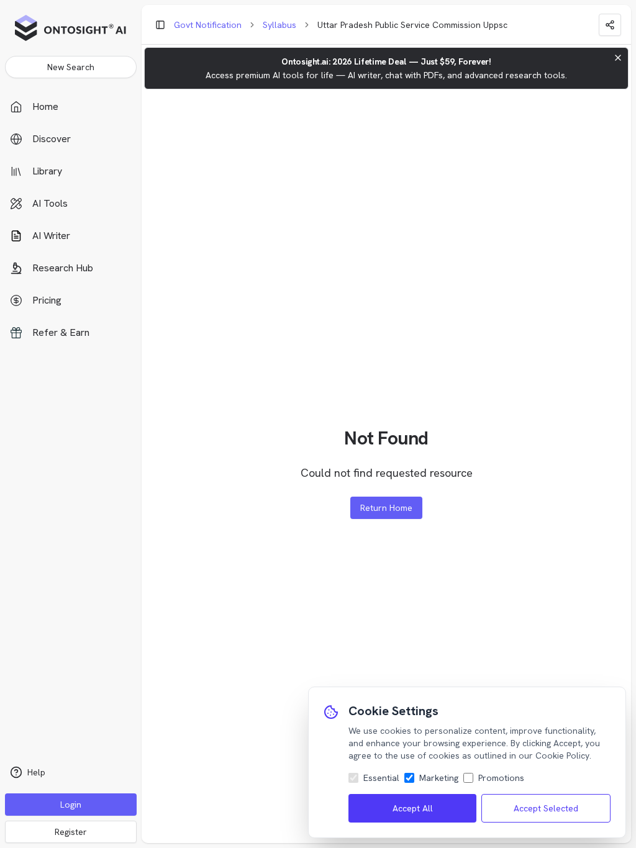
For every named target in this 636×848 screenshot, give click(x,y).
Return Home (386, 507)
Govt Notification (208, 24)
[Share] (610, 25)
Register (71, 831)
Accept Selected (546, 808)
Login (70, 804)
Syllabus (279, 24)
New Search (70, 67)
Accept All (413, 808)
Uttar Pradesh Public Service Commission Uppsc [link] (412, 24)
